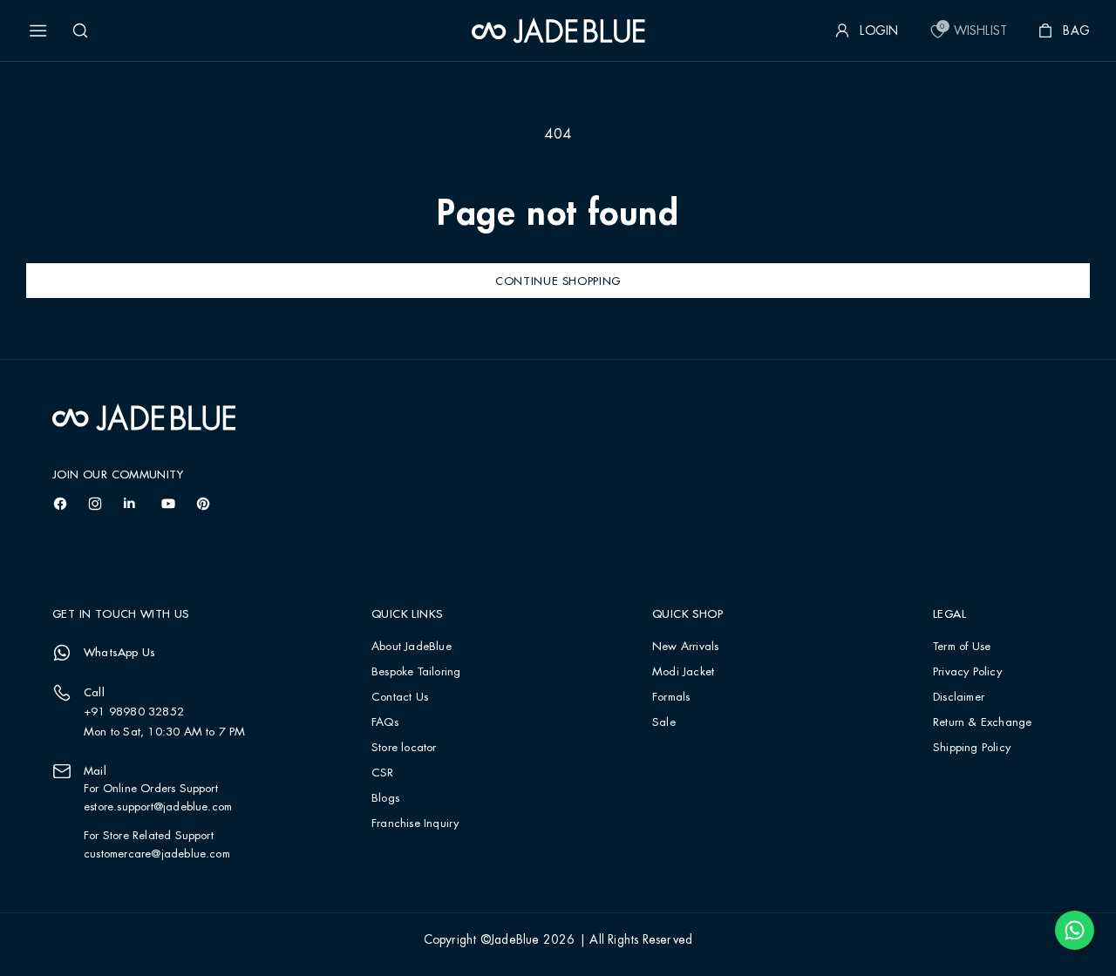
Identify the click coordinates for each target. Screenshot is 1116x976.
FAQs (384, 723)
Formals (671, 698)
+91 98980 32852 (134, 712)
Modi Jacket (683, 672)
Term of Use (961, 647)
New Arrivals (685, 647)
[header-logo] (558, 30)
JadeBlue (515, 940)
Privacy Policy (967, 672)
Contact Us (399, 698)
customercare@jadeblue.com (157, 854)
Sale (664, 723)
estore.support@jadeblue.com (158, 807)
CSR (382, 773)
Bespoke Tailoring (415, 672)
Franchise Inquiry (415, 824)
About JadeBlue (411, 647)
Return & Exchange (982, 723)
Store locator (404, 748)
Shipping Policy (972, 748)
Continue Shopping (558, 281)
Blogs (385, 799)
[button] (38, 30)
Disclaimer (958, 698)
